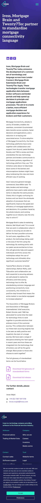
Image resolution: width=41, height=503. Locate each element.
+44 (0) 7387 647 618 (17, 399)
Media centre (28, 446)
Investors (26, 442)
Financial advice (9, 435)
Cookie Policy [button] (7, 485)
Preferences (20, 498)
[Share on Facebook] (14, 58)
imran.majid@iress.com (18, 402)
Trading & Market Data (11, 439)
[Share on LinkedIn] (7, 58)
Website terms (28, 457)
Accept (20, 493)
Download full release (22, 377)
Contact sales (8, 457)
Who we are (27, 435)
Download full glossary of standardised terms (23, 370)
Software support (9, 460)
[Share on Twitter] (11, 58)
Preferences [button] (16, 487)
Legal (25, 460)
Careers (25, 439)
